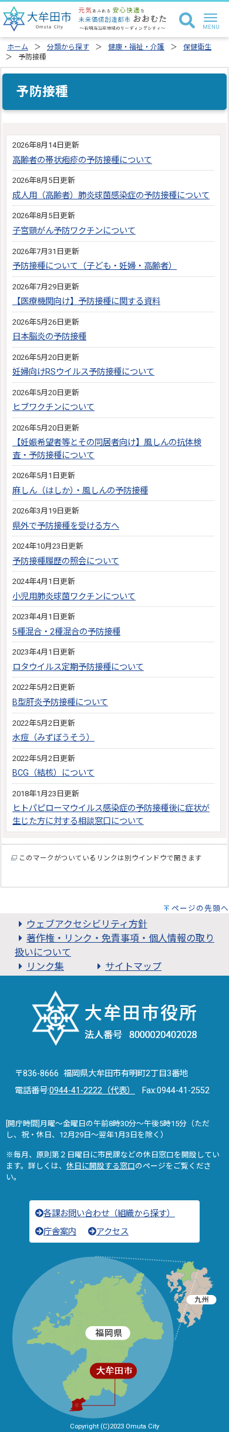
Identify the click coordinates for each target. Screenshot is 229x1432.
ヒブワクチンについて (53, 407)
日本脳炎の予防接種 (49, 337)
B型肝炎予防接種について (60, 702)
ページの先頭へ (200, 908)
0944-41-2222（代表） (92, 1091)
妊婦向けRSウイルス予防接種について (83, 372)
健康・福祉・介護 (136, 47)
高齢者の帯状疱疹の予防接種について (82, 160)
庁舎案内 (59, 1232)
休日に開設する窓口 (100, 1165)
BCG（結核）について (53, 773)
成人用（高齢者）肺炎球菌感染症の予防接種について (111, 196)
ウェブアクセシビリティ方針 (86, 924)
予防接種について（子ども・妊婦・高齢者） (94, 266)
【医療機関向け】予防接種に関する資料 (86, 301)
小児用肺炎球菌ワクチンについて (74, 597)
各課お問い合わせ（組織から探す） (109, 1214)
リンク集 (45, 966)
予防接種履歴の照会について (65, 561)
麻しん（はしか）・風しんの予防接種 (80, 491)
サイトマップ (133, 966)
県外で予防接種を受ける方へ (65, 526)
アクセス (112, 1232)
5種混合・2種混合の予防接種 (66, 632)
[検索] (187, 21)
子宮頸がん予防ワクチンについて (74, 231)
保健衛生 (197, 47)
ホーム (17, 47)
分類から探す (68, 47)
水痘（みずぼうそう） (53, 738)
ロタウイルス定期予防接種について (78, 667)
